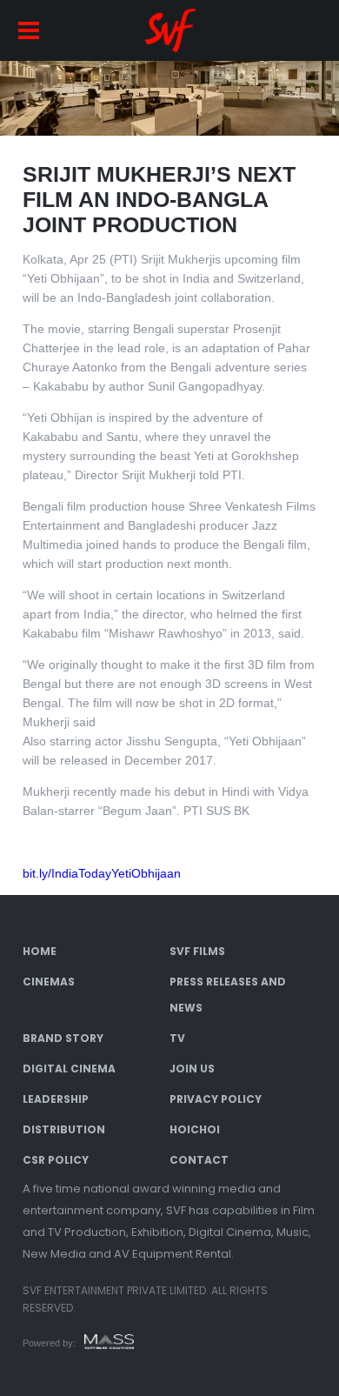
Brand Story (63, 1038)
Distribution (64, 1129)
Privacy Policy (216, 1099)
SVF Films (197, 951)
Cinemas (49, 981)
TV (177, 1038)
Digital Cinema (69, 1068)
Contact (199, 1159)
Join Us (192, 1068)
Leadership (56, 1099)
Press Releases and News (228, 994)
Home (39, 951)
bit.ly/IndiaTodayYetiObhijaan (102, 873)
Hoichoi (195, 1129)
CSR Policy (56, 1159)
